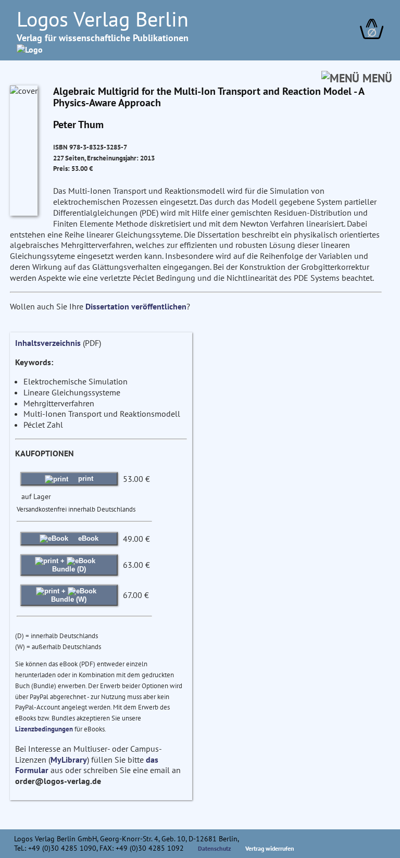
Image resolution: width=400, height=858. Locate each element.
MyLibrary (69, 759)
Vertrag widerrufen (269, 848)
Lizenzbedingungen (44, 729)
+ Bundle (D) (69, 565)
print (84, 478)
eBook (87, 538)
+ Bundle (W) (68, 595)
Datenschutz (214, 848)
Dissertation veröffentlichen (135, 306)
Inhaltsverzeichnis (48, 343)
